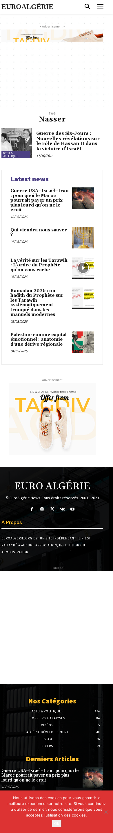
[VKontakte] (62, 509)
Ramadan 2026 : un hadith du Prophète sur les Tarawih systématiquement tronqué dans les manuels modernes (36, 303)
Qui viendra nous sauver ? (38, 232)
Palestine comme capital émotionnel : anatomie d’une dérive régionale (38, 339)
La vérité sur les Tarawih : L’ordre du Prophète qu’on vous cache (39, 265)
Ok (56, 823)
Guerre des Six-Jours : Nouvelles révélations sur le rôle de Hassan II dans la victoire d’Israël (68, 141)
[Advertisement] (56, 627)
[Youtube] (72, 509)
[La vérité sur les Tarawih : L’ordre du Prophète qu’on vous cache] (83, 268)
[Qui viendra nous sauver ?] (83, 237)
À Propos (11, 522)
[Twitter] (52, 509)
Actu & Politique (10, 154)
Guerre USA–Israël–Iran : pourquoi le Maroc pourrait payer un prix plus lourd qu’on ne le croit (39, 200)
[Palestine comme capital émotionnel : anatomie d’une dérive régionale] (83, 342)
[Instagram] (41, 509)
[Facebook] (31, 509)
